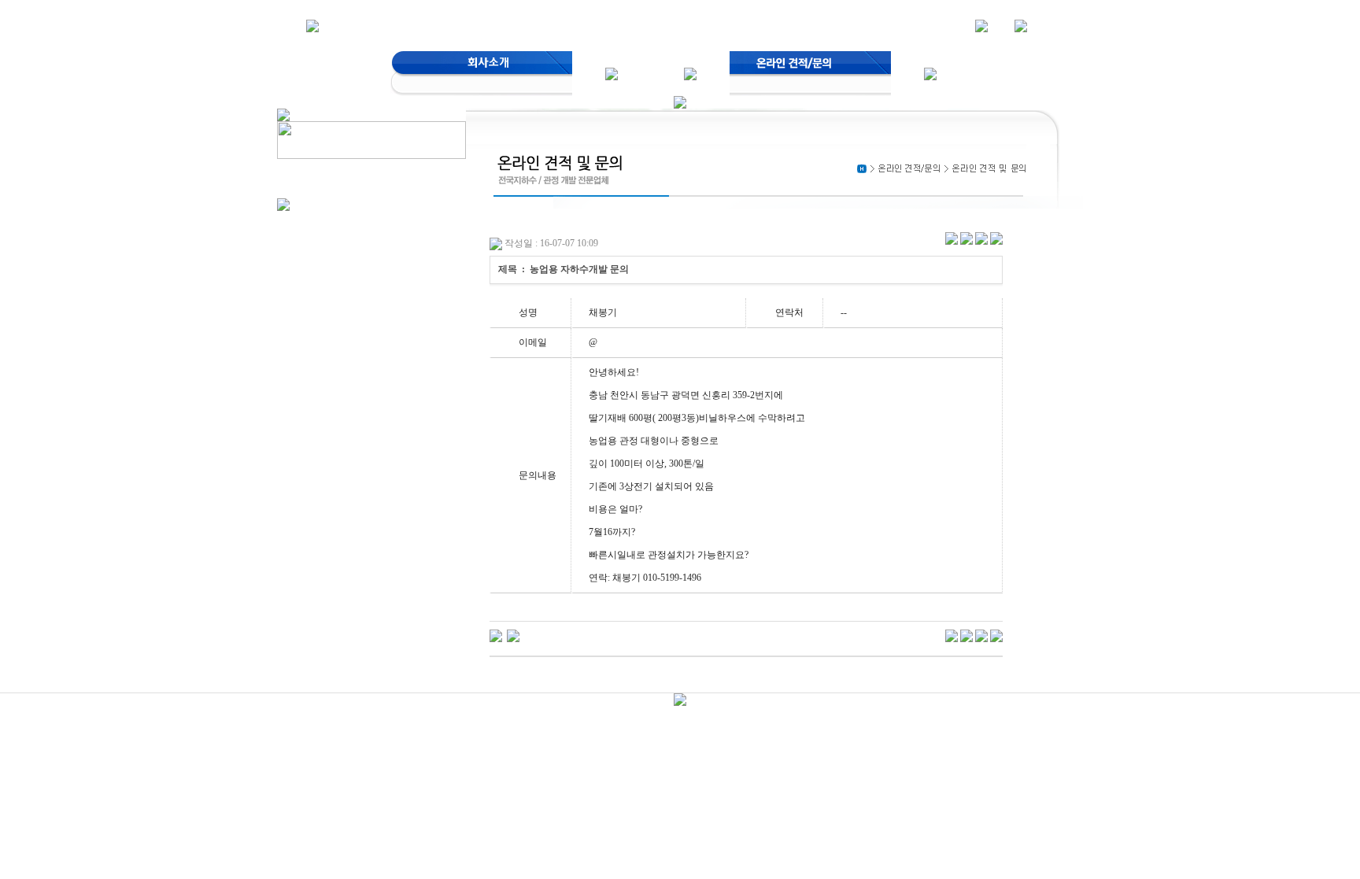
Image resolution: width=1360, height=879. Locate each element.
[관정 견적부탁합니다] (513, 635)
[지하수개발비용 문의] (496, 635)
